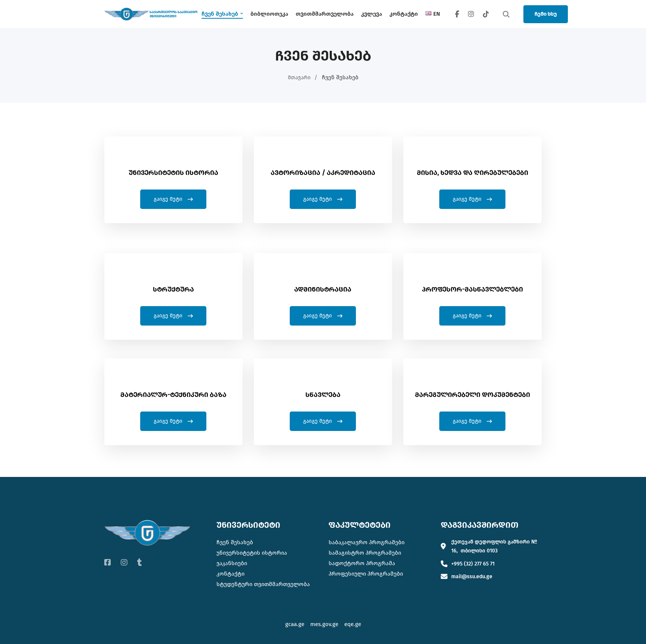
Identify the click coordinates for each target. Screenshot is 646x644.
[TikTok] (486, 14)
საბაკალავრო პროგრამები (366, 542)
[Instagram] (471, 14)
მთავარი (299, 77)
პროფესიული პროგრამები (366, 573)
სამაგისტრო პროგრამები (365, 552)
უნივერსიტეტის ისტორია (251, 552)
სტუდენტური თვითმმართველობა (263, 584)
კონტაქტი (230, 573)
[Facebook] (457, 14)
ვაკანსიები (231, 563)
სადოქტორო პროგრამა (362, 563)
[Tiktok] (139, 562)
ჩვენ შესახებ (234, 542)
